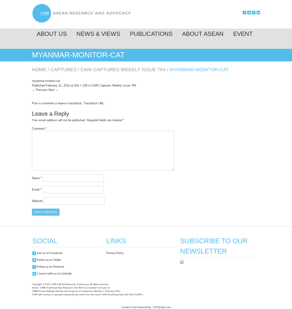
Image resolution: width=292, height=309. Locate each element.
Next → (53, 90)
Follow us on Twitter (48, 260)
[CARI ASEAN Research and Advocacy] (83, 22)
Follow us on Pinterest (50, 266)
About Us (52, 33)
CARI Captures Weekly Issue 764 (123, 69)
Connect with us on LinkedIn (54, 273)
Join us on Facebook (49, 253)
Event (243, 33)
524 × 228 (80, 85)
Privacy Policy (115, 253)
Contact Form (129, 307)
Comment (39, 128)
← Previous (39, 90)
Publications (151, 33)
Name (37, 178)
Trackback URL (93, 103)
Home (39, 69)
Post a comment (43, 103)
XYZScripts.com (162, 307)
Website (37, 201)
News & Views (98, 33)
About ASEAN (203, 33)
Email (37, 189)
